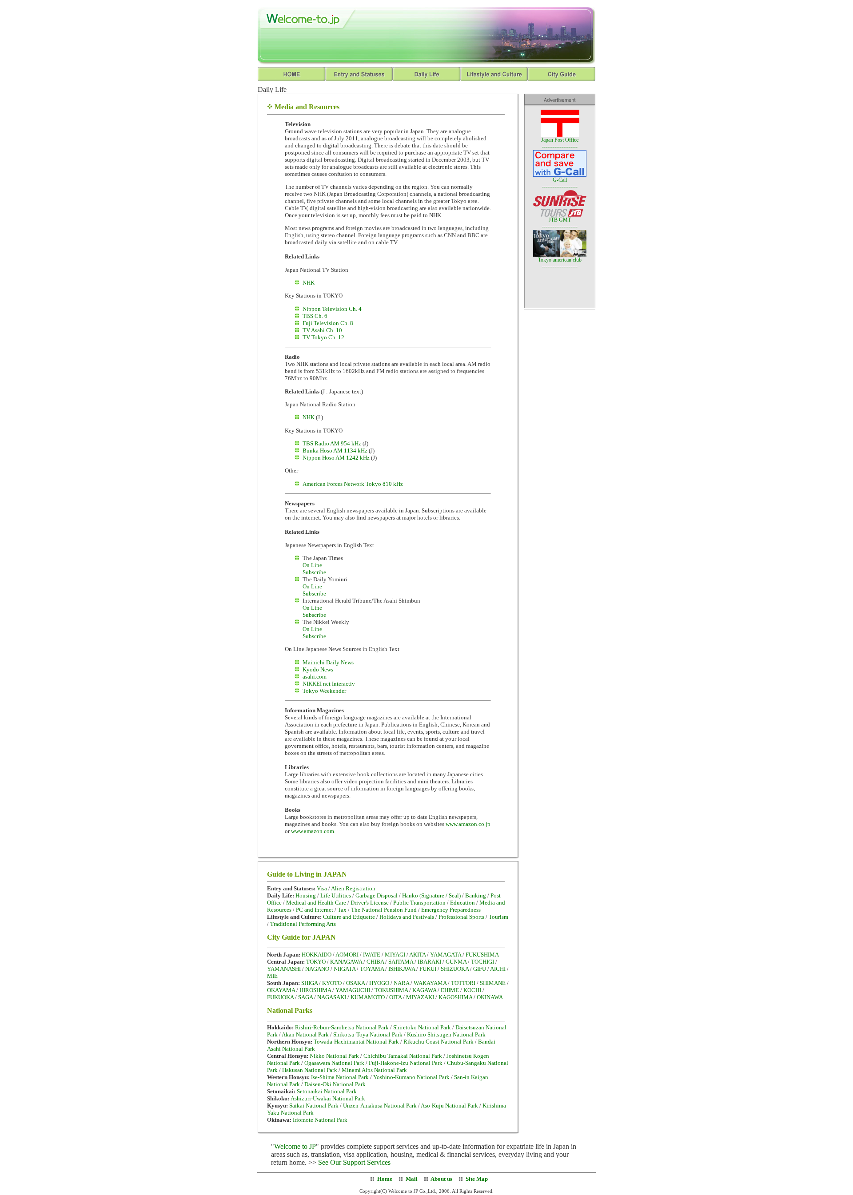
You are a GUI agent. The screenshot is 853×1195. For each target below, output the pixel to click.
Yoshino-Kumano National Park (411, 1077)
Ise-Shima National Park (340, 1077)
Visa (322, 888)
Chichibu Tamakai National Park (402, 1055)
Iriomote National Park (320, 1119)
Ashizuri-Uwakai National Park (328, 1098)
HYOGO (379, 983)
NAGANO (317, 968)
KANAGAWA (346, 961)
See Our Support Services (354, 1162)
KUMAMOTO (368, 997)
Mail (412, 1178)
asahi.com (315, 676)
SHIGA (309, 983)
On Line (312, 565)
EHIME (450, 990)
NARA (401, 983)
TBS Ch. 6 (315, 316)
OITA (395, 997)
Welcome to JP (295, 1146)
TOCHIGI (482, 961)
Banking (475, 895)
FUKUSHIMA (482, 954)
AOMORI (347, 954)
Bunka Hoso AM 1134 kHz (335, 450)
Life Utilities (335, 895)
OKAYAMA (281, 990)
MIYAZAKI (420, 997)
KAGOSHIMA (455, 997)
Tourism (498, 916)
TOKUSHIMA (391, 990)
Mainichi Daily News (328, 662)
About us (441, 1178)
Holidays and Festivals (406, 916)
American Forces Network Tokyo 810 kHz (353, 483)
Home (384, 1178)
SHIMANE (493, 983)
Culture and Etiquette (349, 916)
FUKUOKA (280, 997)
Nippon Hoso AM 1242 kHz (336, 457)
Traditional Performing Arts (303, 924)
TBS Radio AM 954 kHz (333, 443)
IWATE (371, 954)
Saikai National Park (314, 1105)
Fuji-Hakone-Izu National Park (405, 1063)
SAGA (305, 997)
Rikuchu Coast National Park (438, 1041)
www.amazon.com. (313, 831)
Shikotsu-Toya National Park (368, 1034)
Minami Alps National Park (374, 1070)
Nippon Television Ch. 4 (332, 309)
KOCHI (472, 990)
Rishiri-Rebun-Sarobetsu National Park (342, 1027)
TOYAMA (372, 968)
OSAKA (355, 983)
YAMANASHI (284, 968)
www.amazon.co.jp (468, 824)
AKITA (417, 954)
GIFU (479, 968)
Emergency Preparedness (451, 909)
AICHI (498, 968)
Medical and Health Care (316, 902)
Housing (306, 895)
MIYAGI (395, 954)
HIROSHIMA (315, 990)
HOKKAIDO (316, 954)
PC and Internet (314, 909)
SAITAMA (400, 961)
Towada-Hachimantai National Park (356, 1041)
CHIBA (375, 961)
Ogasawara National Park (334, 1063)
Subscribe (314, 572)
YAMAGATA (445, 954)
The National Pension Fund (384, 909)
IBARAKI (429, 961)
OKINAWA (490, 997)
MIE (272, 976)
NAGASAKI (331, 997)
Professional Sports (461, 916)
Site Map (477, 1178)
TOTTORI (463, 983)
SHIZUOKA (455, 968)
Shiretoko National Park (422, 1027)
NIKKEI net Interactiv (329, 683)
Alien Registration (353, 888)
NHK (309, 282)
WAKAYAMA (430, 983)
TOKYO (316, 961)
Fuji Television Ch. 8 (328, 323)
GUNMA (456, 961)
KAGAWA (424, 990)
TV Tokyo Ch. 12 (323, 337)
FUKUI (427, 968)
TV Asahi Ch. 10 (322, 330)
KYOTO (332, 983)
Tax (342, 909)
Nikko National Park (334, 1055)
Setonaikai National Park (327, 1091)
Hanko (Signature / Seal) (431, 895)
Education (462, 902)
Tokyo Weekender (324, 690)
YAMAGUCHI (352, 990)
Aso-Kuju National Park (449, 1105)
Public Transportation (419, 902)
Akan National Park (305, 1034)
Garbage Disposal (376, 895)
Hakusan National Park (309, 1070)
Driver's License (370, 902)
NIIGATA (344, 968)
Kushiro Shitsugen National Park (446, 1034)
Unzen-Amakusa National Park (380, 1105)
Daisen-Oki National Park (335, 1084)
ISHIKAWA (401, 968)
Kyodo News (318, 669)
